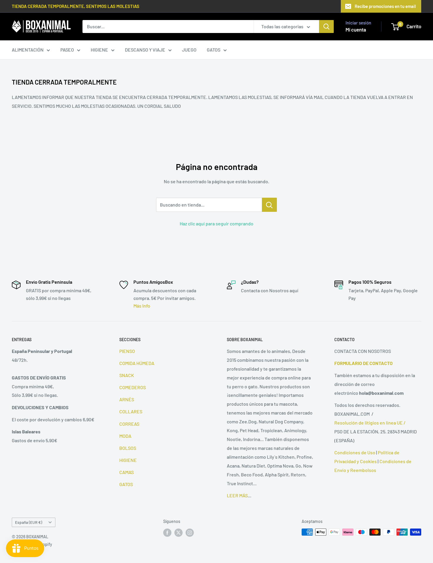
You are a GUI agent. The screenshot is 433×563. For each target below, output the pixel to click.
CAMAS (126, 472)
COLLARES (130, 411)
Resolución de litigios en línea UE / (370, 422)
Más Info (141, 305)
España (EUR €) (28, 522)
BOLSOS (127, 448)
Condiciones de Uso (354, 452)
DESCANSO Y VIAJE (145, 49)
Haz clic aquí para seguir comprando (216, 223)
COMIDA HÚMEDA (136, 363)
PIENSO (127, 351)
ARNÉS (126, 399)
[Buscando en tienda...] (269, 205)
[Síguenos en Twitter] (178, 533)
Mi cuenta (356, 29)
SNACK (126, 375)
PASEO (67, 49)
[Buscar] (326, 26)
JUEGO (189, 49)
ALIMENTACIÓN (28, 49)
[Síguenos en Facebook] (167, 533)
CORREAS (129, 424)
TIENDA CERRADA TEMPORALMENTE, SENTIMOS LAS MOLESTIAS (75, 6)
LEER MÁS (237, 495)
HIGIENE (99, 49)
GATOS (213, 49)
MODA (125, 436)
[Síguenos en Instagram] (190, 533)
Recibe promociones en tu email (385, 6)
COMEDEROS (132, 387)
